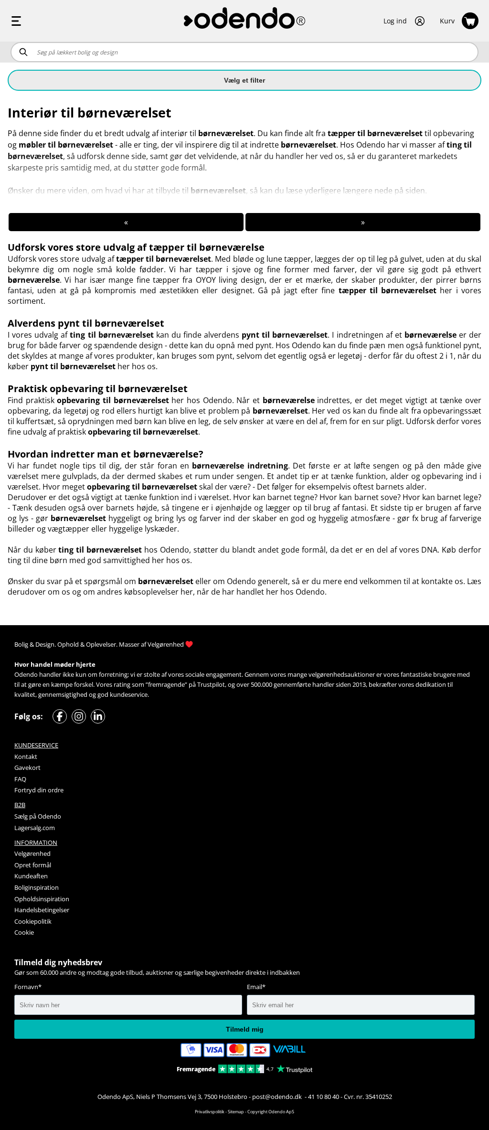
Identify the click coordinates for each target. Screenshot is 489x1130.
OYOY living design (230, 280)
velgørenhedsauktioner (341, 674)
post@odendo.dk (277, 1096)
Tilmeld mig (245, 1029)
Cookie (24, 932)
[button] (404, 21)
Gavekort (27, 767)
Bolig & (24, 644)
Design (44, 644)
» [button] (363, 222)
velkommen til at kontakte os (411, 581)
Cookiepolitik (33, 921)
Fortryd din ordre (39, 790)
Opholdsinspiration (41, 899)
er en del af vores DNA (396, 549)
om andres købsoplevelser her (138, 591)
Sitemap (236, 1112)
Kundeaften (31, 876)
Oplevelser (101, 644)
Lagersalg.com (34, 827)
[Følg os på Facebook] (60, 716)
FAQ (20, 779)
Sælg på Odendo (37, 816)
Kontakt (25, 756)
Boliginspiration (36, 887)
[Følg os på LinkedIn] (98, 716)
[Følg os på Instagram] (79, 716)
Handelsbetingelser (41, 910)
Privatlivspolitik (209, 1112)
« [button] (126, 222)
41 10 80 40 (323, 1096)
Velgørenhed (166, 644)
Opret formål (32, 865)
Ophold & (71, 644)
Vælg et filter (244, 80)
